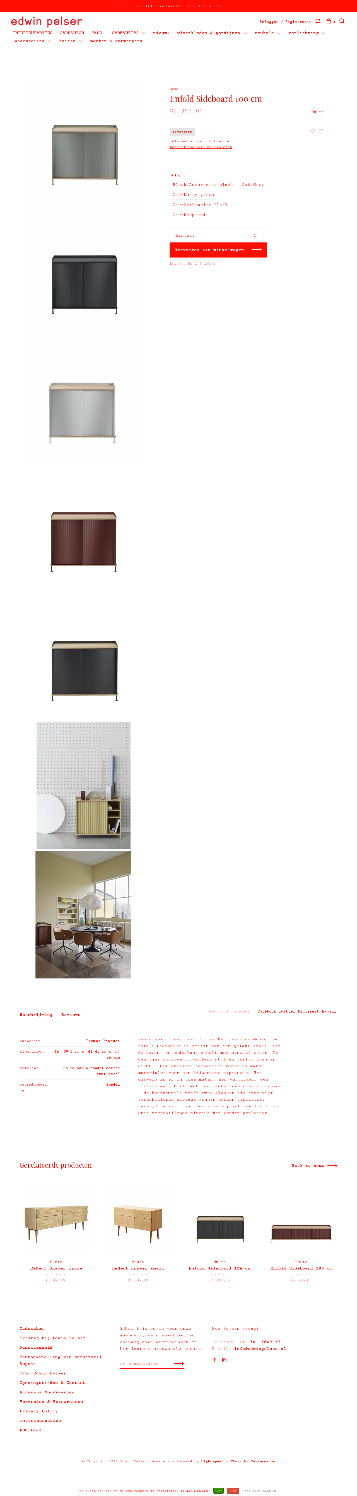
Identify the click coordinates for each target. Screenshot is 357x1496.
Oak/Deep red (189, 214)
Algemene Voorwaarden (47, 1392)
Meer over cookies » (261, 1491)
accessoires (30, 41)
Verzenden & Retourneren (51, 1401)
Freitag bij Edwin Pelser (53, 1338)
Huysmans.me (262, 1461)
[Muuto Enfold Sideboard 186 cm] (301, 1217)
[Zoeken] (342, 22)
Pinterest (308, 1011)
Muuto (318, 112)
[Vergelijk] (318, 22)
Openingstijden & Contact (52, 1382)
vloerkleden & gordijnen (208, 32)
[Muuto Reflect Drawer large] (56, 1217)
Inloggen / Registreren (285, 22)
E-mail (329, 1011)
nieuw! (161, 32)
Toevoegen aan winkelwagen (209, 249)
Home (174, 89)
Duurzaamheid (36, 1347)
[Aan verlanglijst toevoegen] (314, 131)
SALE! (98, 32)
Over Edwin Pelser (43, 1373)
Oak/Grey (253, 184)
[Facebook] (214, 1360)
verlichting (303, 32)
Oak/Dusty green (193, 194)
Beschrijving (36, 1014)
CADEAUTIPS (125, 32)
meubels (264, 32)
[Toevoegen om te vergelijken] (321, 131)
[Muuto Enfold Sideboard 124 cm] (219, 1217)
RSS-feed (30, 1430)
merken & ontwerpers (116, 41)
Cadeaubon (32, 1328)
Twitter (287, 1011)
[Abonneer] (177, 1363)
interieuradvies (40, 1420)
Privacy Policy (39, 1411)
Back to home (308, 1165)
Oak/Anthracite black (200, 204)
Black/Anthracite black (203, 184)
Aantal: (185, 235)
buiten (67, 41)
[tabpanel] (56, 1236)
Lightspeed (212, 1461)
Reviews (71, 1014)
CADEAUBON (72, 32)
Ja (218, 1491)
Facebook (266, 1011)
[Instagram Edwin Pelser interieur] (224, 1360)
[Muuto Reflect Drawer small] (138, 1217)
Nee (233, 1491)
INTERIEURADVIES (32, 32)
